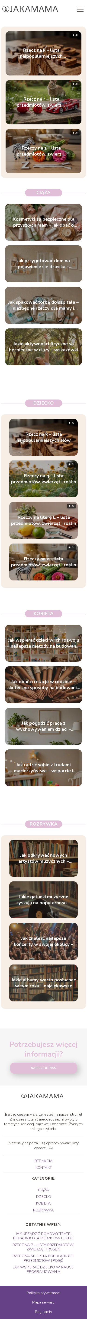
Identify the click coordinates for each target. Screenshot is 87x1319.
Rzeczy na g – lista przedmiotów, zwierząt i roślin (43, 479)
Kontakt (43, 1167)
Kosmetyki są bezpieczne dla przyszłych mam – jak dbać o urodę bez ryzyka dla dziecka (43, 222)
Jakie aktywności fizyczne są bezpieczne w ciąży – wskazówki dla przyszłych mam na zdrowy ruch (43, 347)
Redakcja (44, 1160)
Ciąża (43, 192)
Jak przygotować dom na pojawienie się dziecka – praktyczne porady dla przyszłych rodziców (43, 264)
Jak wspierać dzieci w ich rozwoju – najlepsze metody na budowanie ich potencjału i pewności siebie (43, 643)
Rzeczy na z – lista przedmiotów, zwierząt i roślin (41, 151)
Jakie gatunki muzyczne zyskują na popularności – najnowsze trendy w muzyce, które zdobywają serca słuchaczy (43, 900)
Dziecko (43, 403)
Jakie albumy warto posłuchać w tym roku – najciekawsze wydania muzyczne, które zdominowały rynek (43, 983)
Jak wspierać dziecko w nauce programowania (43, 1269)
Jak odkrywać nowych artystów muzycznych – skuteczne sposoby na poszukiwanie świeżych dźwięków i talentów (43, 858)
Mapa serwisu (43, 1302)
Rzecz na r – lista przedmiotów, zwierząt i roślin (41, 102)
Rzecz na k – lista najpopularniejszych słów (41, 53)
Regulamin (43, 1311)
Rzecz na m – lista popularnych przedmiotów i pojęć (43, 1258)
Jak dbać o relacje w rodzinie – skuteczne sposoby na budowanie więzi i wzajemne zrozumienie (43, 685)
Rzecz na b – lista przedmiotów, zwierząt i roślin (43, 1247)
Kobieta (43, 613)
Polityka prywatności (43, 1292)
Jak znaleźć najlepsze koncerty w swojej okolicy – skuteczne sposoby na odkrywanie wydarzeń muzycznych (43, 941)
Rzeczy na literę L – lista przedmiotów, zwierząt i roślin (43, 520)
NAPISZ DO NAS (43, 1068)
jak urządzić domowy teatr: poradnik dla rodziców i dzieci (43, 1236)
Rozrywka (43, 824)
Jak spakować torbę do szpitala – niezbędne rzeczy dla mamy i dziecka (43, 305)
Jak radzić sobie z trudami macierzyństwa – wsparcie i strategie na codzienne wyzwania (43, 768)
